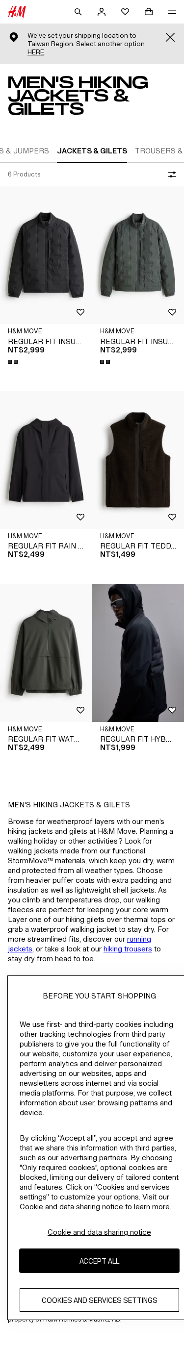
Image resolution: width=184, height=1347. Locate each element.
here (35, 52)
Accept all (99, 1261)
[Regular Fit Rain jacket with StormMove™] (46, 460)
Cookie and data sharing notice (99, 1232)
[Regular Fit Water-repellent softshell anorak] (46, 653)
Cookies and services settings (100, 1300)
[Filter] (170, 174)
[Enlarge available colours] (14, 362)
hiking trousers (128, 949)
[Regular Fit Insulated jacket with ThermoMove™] (46, 255)
